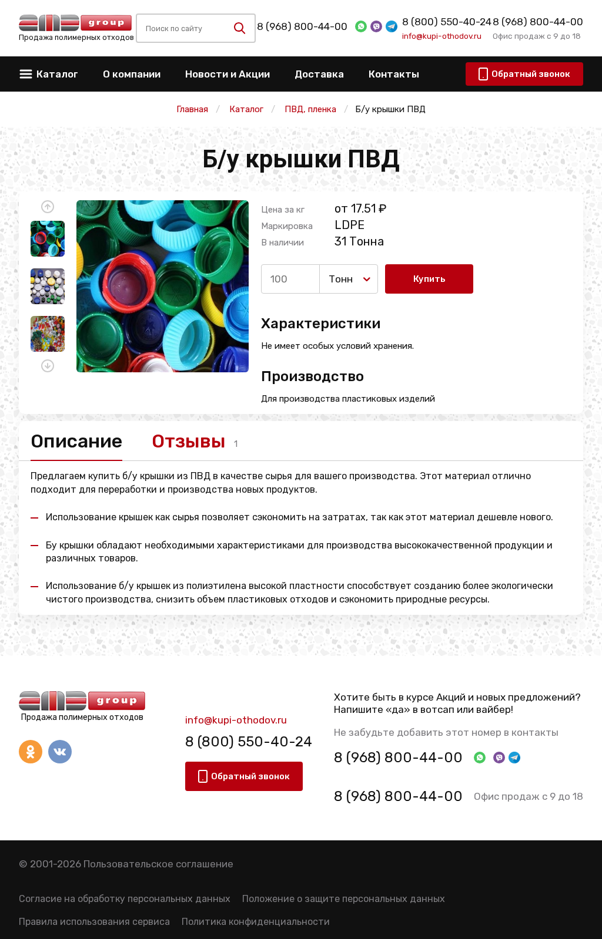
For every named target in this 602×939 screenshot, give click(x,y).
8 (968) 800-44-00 (302, 26)
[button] (47, 206)
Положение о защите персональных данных (343, 898)
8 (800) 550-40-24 (446, 22)
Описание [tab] (76, 441)
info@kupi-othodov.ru (441, 36)
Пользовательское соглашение (158, 864)
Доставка (319, 74)
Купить (429, 279)
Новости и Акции (227, 74)
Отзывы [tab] (189, 441)
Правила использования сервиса (94, 921)
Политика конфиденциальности (256, 921)
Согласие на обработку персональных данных (124, 898)
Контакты (394, 74)
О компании (131, 74)
